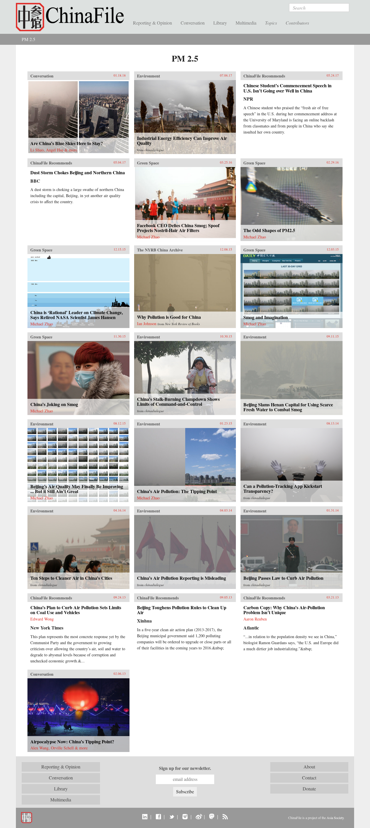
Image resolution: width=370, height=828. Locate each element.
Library (220, 23)
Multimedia (246, 23)
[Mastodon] (211, 816)
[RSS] (225, 816)
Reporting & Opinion (152, 23)
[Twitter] (171, 816)
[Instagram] (184, 816)
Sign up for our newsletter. (185, 768)
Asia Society (335, 817)
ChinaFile (72, 17)
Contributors (297, 23)
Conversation (193, 23)
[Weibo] (198, 816)
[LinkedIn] (145, 816)
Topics (271, 23)
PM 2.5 (28, 39)
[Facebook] (158, 816)
